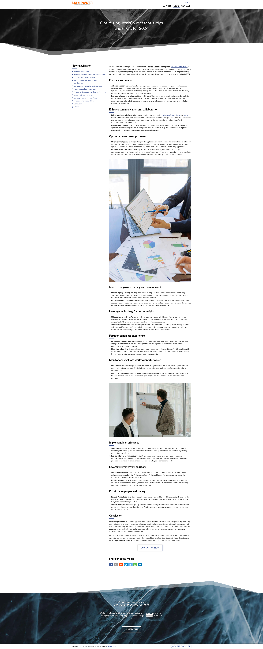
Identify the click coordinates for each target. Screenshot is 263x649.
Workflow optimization (179, 67)
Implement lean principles (83, 95)
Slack (178, 115)
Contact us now (150, 548)
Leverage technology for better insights (88, 86)
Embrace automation (81, 71)
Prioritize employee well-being (84, 101)
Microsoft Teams (169, 115)
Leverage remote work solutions (85, 98)
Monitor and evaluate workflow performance (90, 92)
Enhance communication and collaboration (89, 74)
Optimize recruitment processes (85, 77)
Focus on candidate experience (85, 89)
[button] (111, 564)
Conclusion (78, 104)
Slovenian (188, 8)
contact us (131, 629)
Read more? (112, 646)
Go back (77, 107)
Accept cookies (181, 646)
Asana (186, 115)
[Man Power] (82, 4)
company (149, 615)
